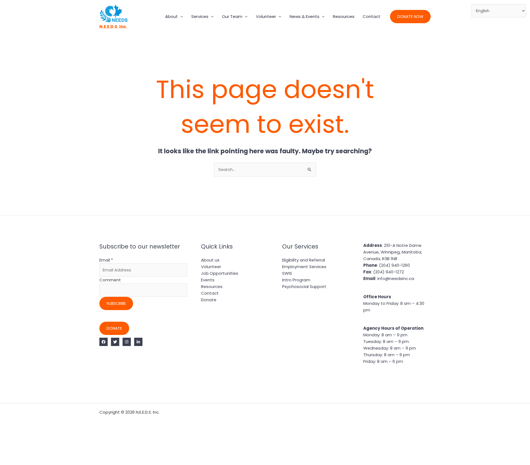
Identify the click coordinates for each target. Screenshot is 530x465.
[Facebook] (103, 342)
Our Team (232, 16)
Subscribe (116, 303)
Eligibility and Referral (303, 260)
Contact (371, 16)
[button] (410, 16)
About (171, 16)
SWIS (287, 273)
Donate (114, 328)
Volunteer (266, 16)
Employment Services (304, 267)
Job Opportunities (219, 273)
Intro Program (296, 280)
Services (199, 16)
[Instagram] (127, 342)
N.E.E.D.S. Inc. (113, 27)
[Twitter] (115, 342)
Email (106, 260)
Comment (110, 280)
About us (210, 260)
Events (207, 280)
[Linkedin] (138, 342)
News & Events (304, 16)
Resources (343, 16)
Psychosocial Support (304, 286)
